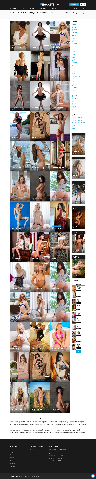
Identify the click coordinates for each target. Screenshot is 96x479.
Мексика (74, 71)
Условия (32, 449)
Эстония (74, 103)
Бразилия (74, 32)
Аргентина (74, 27)
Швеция (74, 106)
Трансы (32, 8)
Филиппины (75, 97)
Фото (84, 8)
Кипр (73, 60)
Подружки (13, 463)
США (73, 89)
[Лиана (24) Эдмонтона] (20, 36)
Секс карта (13, 466)
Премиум (64, 8)
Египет (73, 49)
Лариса (78, 286)
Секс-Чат (54, 8)
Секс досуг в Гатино (77, 120)
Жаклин (78, 292)
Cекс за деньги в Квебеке (78, 122)
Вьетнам (74, 38)
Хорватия (74, 100)
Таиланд (74, 90)
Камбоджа (74, 56)
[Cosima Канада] (40, 36)
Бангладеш (74, 29)
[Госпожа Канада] (40, 66)
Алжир (73, 26)
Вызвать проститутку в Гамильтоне (61, 460)
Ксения (78, 325)
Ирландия (74, 53)
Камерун (74, 57)
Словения (74, 87)
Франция (74, 95)
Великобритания (76, 34)
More (78, 351)
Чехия (73, 101)
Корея (73, 64)
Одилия (78, 305)
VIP (11, 449)
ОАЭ (73, 79)
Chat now (79, 290)
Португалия (75, 84)
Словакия (74, 86)
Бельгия (74, 31)
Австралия (74, 23)
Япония (74, 109)
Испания (74, 51)
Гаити (73, 40)
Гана (73, 42)
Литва (73, 68)
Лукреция (78, 312)
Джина (78, 337)
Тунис (73, 92)
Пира (77, 299)
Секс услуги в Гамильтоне (78, 116)
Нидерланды (75, 75)
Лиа (77, 318)
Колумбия (74, 62)
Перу (73, 81)
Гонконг (74, 45)
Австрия (74, 24)
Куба (73, 65)
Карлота (78, 344)
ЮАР (73, 108)
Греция (74, 46)
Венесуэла (74, 37)
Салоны (74, 8)
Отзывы (32, 452)
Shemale (12, 455)
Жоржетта (78, 331)
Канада (82, 13)
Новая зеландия (76, 76)
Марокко (74, 70)
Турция (74, 93)
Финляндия (75, 98)
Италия (73, 54)
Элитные (13, 8)
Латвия (73, 67)
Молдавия (74, 73)
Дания (73, 48)
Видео (12, 452)
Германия (74, 43)
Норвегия (74, 78)
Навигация (43, 8)
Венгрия (74, 35)
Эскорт (23, 8)
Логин (83, 4)
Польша (74, 82)
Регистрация (74, 4)
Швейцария (75, 104)
